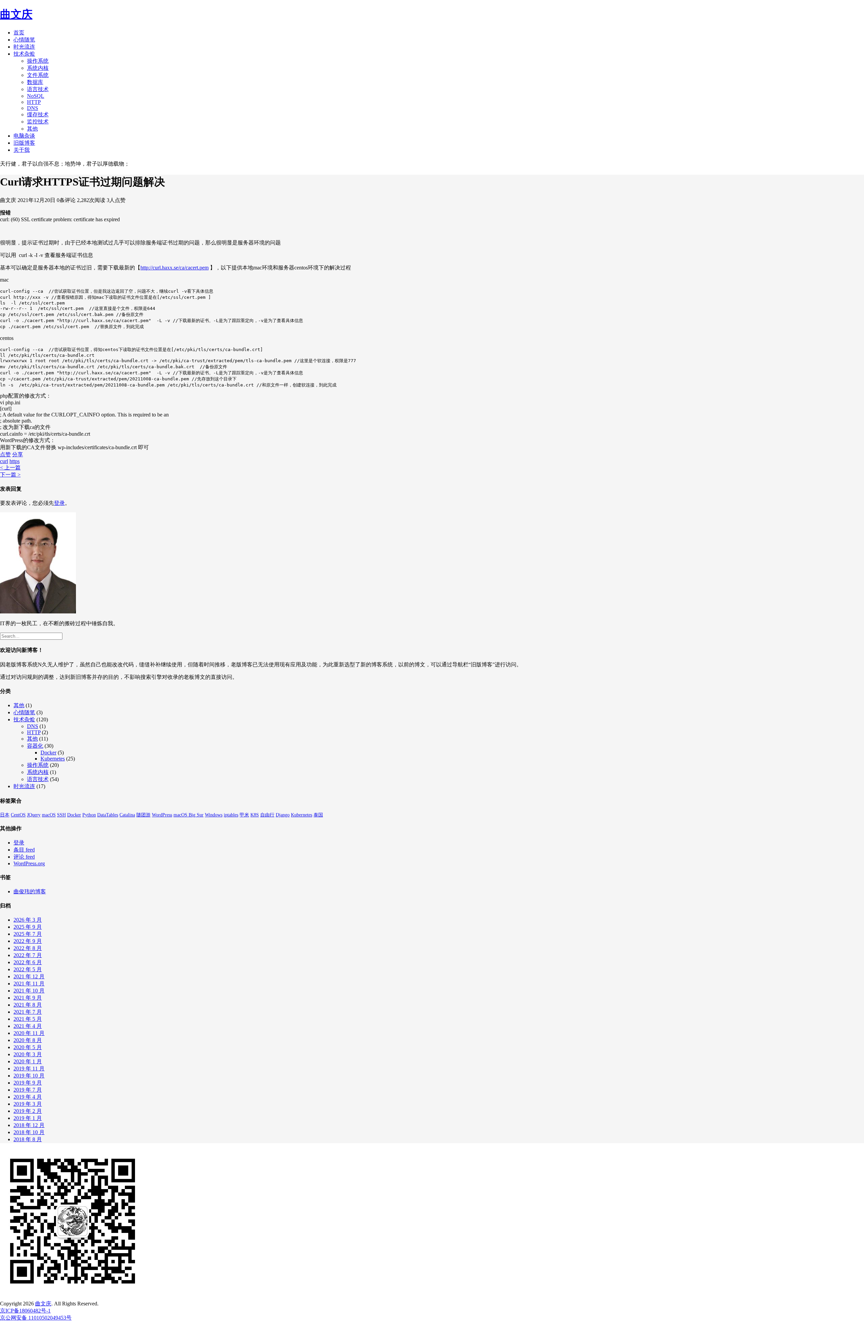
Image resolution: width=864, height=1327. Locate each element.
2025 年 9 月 (28, 927)
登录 (59, 503)
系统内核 (38, 68)
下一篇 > (10, 475)
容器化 (35, 746)
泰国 (318, 814)
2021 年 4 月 (28, 1026)
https (14, 461)
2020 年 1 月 (28, 1061)
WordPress (162, 814)
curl (4, 461)
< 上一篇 (10, 467)
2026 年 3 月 (28, 920)
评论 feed (24, 857)
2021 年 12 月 (29, 976)
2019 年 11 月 (29, 1068)
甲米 (244, 814)
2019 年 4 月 (28, 1097)
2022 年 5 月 (28, 969)
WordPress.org (29, 863)
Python (89, 814)
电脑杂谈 (24, 136)
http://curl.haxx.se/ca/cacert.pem (174, 267)
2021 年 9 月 (28, 998)
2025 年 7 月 (28, 934)
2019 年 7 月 (28, 1090)
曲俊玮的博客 (30, 891)
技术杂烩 (24, 54)
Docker (48, 752)
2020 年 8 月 (28, 1040)
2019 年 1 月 (28, 1118)
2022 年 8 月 (28, 948)
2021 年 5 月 (28, 1019)
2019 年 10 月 (29, 1075)
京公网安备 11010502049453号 (36, 1318)
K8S (254, 814)
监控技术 (38, 121)
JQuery (33, 814)
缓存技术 (38, 114)
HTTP (34, 102)
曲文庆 (16, 14)
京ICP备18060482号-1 (25, 1311)
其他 (32, 129)
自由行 (267, 814)
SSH (61, 814)
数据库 (35, 82)
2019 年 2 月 (28, 1111)
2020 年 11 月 (29, 1033)
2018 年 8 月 (28, 1139)
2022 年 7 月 (28, 955)
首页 (19, 32)
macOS (49, 814)
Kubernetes (52, 758)
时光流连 (24, 47)
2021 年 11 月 (29, 983)
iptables (231, 814)
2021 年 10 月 (29, 990)
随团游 (143, 814)
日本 (4, 814)
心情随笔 (24, 39)
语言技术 (38, 89)
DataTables (107, 814)
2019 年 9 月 (28, 1083)
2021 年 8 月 (28, 1005)
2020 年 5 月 (28, 1047)
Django (283, 814)
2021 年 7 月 (28, 1012)
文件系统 (38, 75)
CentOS (18, 814)
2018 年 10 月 (29, 1132)
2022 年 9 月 (28, 941)
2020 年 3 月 (28, 1054)
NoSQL (35, 96)
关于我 (22, 150)
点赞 (5, 454)
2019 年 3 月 (28, 1104)
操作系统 (38, 61)
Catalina (127, 814)
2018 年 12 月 (29, 1125)
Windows (213, 814)
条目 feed (24, 850)
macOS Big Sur (188, 814)
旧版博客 (24, 143)
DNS (32, 108)
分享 (17, 454)
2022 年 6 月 (28, 962)
